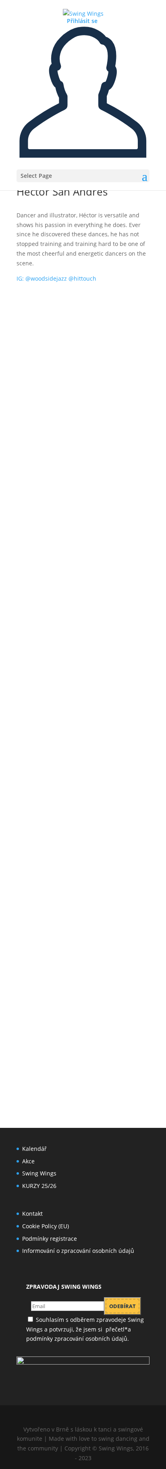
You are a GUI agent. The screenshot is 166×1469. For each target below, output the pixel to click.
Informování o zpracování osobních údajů (78, 1250)
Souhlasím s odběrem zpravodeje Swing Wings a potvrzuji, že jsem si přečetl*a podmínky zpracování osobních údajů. (85, 1329)
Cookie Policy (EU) (45, 1226)
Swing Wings (39, 1173)
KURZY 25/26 (39, 1186)
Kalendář (34, 1148)
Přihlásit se (82, 21)
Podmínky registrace (49, 1238)
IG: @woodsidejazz (56, 278)
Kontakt (32, 1213)
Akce (28, 1161)
